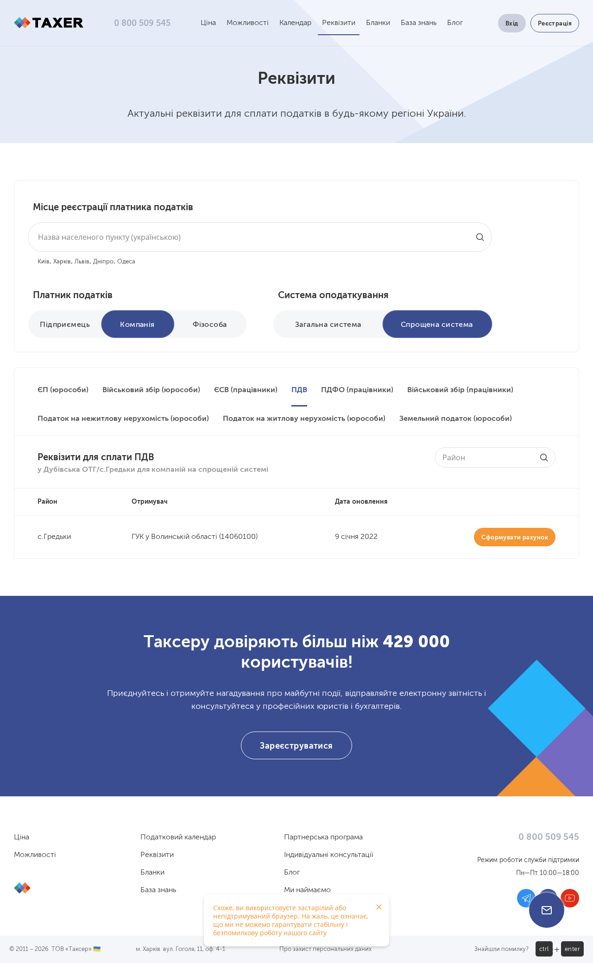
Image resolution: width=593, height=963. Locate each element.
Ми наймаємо (307, 890)
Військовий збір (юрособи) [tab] (151, 390)
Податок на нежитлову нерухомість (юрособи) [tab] (123, 419)
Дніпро (103, 262)
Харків (62, 262)
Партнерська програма (323, 837)
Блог (455, 23)
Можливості (248, 23)
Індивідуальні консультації (328, 855)
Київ (44, 262)
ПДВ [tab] (299, 390)
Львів (82, 262)
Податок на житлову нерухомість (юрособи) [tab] (304, 419)
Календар (295, 23)
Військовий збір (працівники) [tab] (460, 390)
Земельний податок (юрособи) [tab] (455, 419)
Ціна (208, 23)
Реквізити (338, 23)
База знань (418, 23)
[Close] (379, 907)
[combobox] (260, 237)
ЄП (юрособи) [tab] (63, 390)
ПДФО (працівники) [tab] (357, 390)
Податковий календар (178, 837)
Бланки (378, 23)
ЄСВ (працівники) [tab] (246, 390)
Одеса (126, 262)
